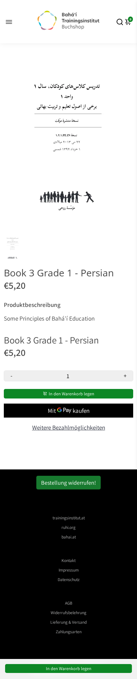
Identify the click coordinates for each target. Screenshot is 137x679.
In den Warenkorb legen (68, 668)
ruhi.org (68, 527)
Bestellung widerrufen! (68, 482)
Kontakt (68, 560)
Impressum (69, 570)
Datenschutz (69, 579)
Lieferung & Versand (68, 622)
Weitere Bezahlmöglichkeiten (68, 427)
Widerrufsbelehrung (68, 612)
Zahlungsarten (69, 631)
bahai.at (68, 537)
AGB (68, 603)
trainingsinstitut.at (69, 518)
